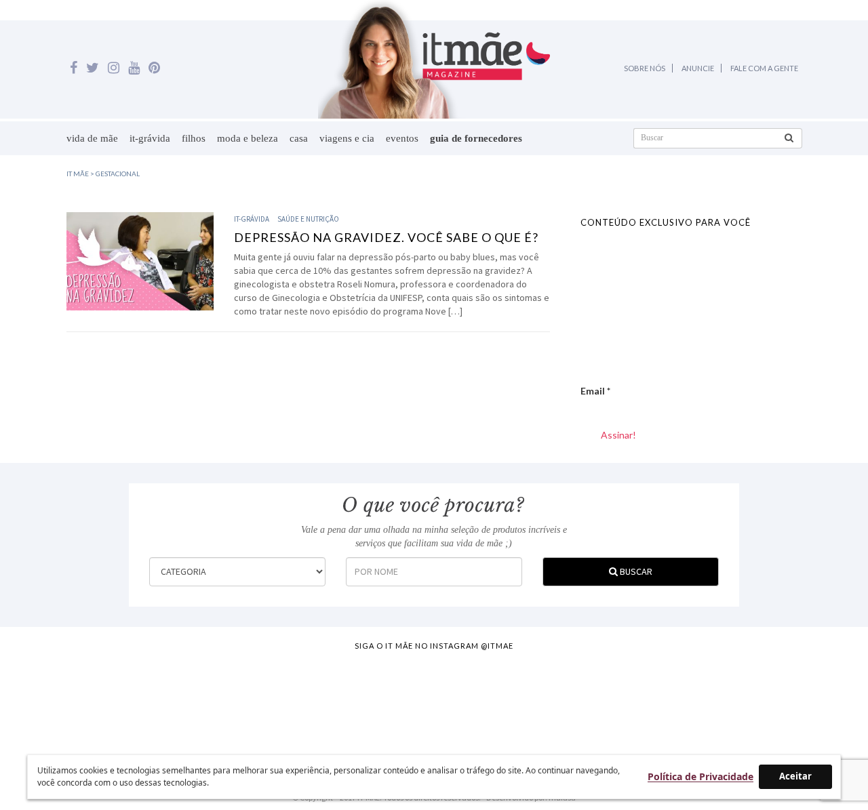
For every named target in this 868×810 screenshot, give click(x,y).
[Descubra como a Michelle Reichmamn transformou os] (487, 700)
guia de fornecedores (476, 138)
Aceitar (795, 776)
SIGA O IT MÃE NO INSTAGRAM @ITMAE (434, 645)
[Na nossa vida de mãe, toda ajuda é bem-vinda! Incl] (274, 700)
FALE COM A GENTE (764, 68)
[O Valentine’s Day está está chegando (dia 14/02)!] (808, 700)
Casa (299, 138)
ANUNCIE (698, 68)
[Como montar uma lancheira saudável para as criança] (167, 700)
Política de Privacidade (700, 776)
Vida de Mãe (92, 138)
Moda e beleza (247, 138)
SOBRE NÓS (644, 68)
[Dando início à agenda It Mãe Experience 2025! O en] (701, 700)
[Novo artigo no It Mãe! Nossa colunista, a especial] (381, 700)
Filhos (193, 138)
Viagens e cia (346, 138)
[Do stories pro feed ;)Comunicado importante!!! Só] (60, 700)
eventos (402, 138)
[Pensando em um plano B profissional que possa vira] (595, 700)
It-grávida (150, 138)
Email (595, 391)
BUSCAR (635, 571)
